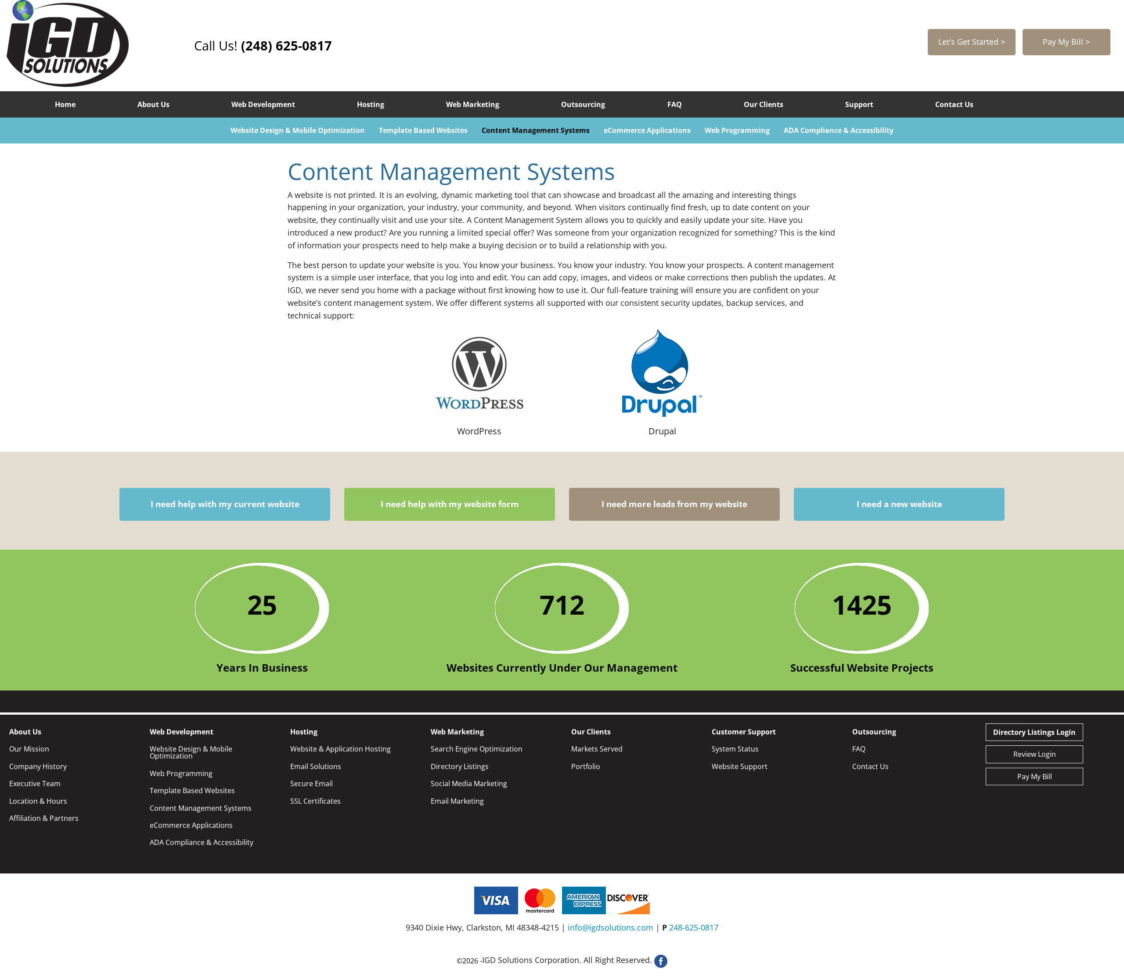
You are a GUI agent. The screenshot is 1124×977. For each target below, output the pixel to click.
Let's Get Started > (971, 41)
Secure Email (311, 783)
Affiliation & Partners (44, 818)
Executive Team (35, 783)
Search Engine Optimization (476, 749)
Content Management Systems (536, 130)
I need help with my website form (450, 504)
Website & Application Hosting (340, 749)
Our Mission (29, 749)
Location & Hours (38, 801)
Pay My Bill (1034, 776)
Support (859, 104)
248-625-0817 (693, 927)
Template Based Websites (423, 130)
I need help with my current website (225, 504)
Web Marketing (472, 104)
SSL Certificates (315, 801)
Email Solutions (315, 766)
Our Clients (763, 104)
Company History (38, 766)
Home (65, 104)
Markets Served (597, 749)
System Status (735, 749)
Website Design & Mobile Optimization (298, 130)
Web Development (263, 104)
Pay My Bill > (1066, 41)
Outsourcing (583, 104)
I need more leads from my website (674, 504)
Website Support (739, 766)
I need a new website (899, 504)
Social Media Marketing (469, 783)
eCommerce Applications (647, 130)
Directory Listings (460, 766)
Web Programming (737, 130)
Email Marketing (457, 801)
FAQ (674, 104)
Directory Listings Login (1034, 732)
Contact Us (954, 104)
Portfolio (585, 766)
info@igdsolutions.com (610, 927)
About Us (153, 104)
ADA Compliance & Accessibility (838, 130)
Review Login (1034, 754)
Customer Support (744, 732)
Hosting (370, 104)
